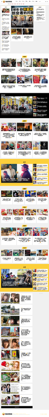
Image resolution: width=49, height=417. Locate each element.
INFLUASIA (27, 414)
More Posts (17, 407)
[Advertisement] (40, 27)
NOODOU (18, 414)
